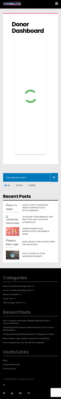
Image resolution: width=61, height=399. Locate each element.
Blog (5, 360)
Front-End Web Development (17, 290)
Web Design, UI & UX (12, 302)
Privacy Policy (9, 368)
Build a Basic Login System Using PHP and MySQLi (26, 338)
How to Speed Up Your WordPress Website (23, 342)
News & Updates (11, 294)
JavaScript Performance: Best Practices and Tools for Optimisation (28, 328)
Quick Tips (8, 298)
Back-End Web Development (17, 286)
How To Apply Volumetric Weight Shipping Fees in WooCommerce (26, 322)
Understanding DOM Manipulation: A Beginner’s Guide (28, 334)
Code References (11, 364)
